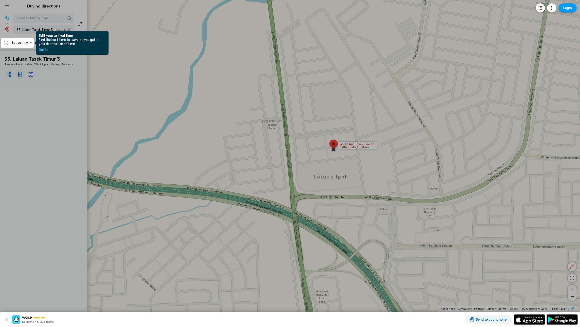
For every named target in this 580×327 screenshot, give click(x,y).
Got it (43, 50)
